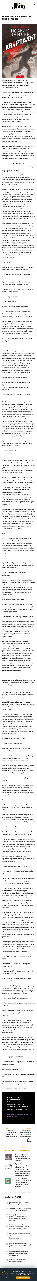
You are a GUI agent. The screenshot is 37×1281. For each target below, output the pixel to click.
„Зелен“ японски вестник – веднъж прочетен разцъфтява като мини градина (20, 1245)
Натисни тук (22, 1278)
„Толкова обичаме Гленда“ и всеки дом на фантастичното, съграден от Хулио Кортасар (23, 1182)
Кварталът (7, 92)
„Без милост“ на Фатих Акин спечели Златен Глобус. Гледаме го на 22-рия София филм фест (25, 1135)
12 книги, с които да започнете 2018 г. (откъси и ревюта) (20, 1209)
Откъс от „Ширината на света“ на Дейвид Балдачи (11, 1132)
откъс (24, 1088)
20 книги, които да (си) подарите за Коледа (17, 1260)
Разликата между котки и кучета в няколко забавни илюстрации (18, 1253)
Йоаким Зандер (7, 1088)
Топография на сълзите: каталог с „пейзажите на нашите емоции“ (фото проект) (18, 1217)
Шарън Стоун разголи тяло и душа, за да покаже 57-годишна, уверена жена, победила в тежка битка (20, 1236)
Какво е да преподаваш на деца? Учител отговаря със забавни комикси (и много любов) (20, 1226)
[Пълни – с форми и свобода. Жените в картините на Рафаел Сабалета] (8, 1157)
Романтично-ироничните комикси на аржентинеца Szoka (20, 1203)
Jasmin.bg (18, 6)
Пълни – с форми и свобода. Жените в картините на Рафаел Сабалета (22, 1157)
